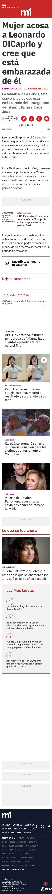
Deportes (6, 829)
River (21, 838)
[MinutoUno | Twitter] (42, 826)
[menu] (6, 4)
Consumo (33, 842)
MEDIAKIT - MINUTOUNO (11, 881)
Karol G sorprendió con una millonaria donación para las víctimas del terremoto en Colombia (25, 448)
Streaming (9, 331)
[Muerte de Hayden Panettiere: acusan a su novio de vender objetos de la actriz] (26, 476)
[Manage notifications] (45, 883)
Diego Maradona (18, 842)
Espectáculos (11, 88)
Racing (30, 838)
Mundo (27, 833)
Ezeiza (5, 861)
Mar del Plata (17, 850)
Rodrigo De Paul (10, 865)
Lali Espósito (8, 854)
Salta (4, 850)
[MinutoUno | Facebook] (48, 826)
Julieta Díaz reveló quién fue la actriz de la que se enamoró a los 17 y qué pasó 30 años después (25, 575)
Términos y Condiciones (13, 869)
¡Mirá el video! (8, 567)
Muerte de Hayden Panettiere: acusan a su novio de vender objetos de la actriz (24, 503)
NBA (4, 846)
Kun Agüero (32, 846)
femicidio (31, 850)
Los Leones (23, 854)
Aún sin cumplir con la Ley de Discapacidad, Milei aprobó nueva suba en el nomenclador (25, 625)
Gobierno (16, 861)
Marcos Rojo (8, 857)
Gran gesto (10, 440)
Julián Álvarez (28, 865)
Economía (29, 825)
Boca (4, 842)
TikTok (26, 861)
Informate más (24, 213)
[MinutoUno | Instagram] (35, 826)
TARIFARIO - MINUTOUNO (12, 883)
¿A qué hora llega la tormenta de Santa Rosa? (24, 608)
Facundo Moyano (25, 857)
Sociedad (17, 825)
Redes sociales (16, 846)
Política (6, 825)
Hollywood (10, 494)
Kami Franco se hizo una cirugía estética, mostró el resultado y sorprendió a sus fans (25, 394)
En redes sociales (13, 385)
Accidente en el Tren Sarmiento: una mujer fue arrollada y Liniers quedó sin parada (24, 663)
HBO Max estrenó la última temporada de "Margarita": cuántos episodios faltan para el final (32, 221)
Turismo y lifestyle (11, 833)
